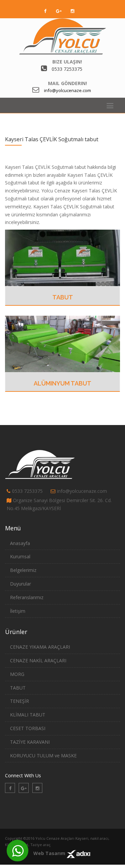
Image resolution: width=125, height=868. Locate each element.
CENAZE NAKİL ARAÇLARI (38, 660)
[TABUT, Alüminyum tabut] (62, 343)
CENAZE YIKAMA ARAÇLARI (40, 647)
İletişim (17, 611)
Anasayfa (20, 543)
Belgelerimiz (23, 570)
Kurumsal (20, 556)
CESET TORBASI (27, 728)
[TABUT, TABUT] (62, 257)
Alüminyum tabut (62, 383)
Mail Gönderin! (67, 83)
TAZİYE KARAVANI (30, 742)
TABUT (62, 297)
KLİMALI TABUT (27, 714)
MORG (17, 674)
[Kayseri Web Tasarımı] (78, 853)
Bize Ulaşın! (67, 61)
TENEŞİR (19, 701)
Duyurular (20, 584)
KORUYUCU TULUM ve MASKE (43, 755)
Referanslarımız (26, 597)
